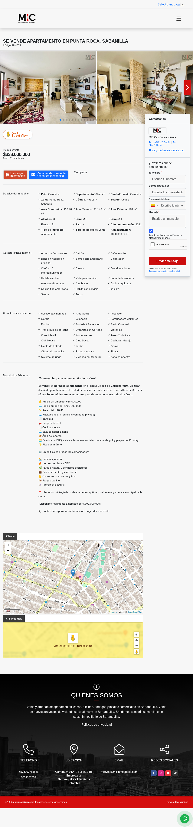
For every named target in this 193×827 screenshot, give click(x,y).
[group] (48, 87)
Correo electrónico (159, 185)
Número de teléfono (160, 198)
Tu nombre (155, 172)
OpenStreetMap (134, 611)
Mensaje (154, 212)
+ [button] (8, 545)
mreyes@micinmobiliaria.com (168, 150)
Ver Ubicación (63, 645)
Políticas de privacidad (96, 724)
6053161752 (155, 145)
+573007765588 (160, 142)
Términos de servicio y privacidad (164, 271)
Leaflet (114, 611)
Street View (19, 134)
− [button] (8, 550)
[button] (60, 120)
